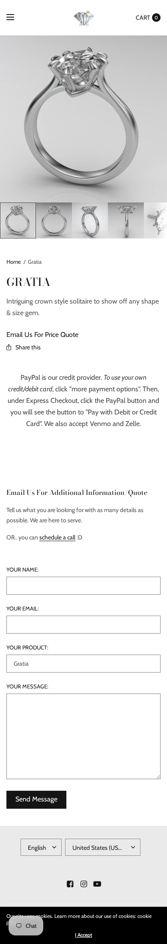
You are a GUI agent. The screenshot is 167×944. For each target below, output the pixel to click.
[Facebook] (70, 884)
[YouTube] (97, 884)
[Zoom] (83, 119)
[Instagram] (83, 884)
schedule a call (57, 537)
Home (13, 261)
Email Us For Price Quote (42, 335)
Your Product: (27, 647)
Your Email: (22, 608)
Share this (28, 347)
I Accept (83, 935)
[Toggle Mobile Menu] (15, 17)
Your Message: (27, 686)
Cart (143, 17)
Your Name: (22, 569)
